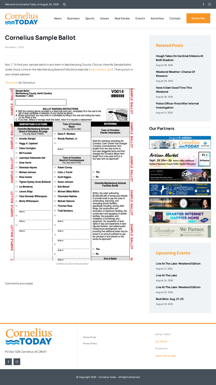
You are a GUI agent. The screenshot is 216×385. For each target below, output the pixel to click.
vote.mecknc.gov (101, 69)
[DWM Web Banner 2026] (180, 226)
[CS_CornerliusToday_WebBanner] (180, 199)
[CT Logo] (21, 13)
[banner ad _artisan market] (180, 152)
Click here (11, 82)
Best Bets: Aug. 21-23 (169, 299)
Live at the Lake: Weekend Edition (178, 263)
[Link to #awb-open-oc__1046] (64, 4)
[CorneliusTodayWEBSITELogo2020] (28, 329)
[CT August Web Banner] (180, 137)
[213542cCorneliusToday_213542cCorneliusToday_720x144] (180, 212)
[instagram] (209, 4)
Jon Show (161, 341)
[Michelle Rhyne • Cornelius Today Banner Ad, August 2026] (180, 170)
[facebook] (203, 4)
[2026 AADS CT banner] (180, 185)
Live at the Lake (166, 275)
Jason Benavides (165, 356)
